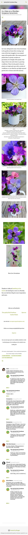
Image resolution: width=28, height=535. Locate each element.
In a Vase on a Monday (16, 355)
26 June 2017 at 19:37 (15, 408)
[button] (2, 17)
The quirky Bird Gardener (9, 312)
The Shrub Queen (10, 444)
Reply (7, 387)
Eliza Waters (9, 480)
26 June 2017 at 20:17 (15, 462)
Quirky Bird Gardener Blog (10, 2)
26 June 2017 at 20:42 (17, 480)
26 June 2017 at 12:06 (11, 391)
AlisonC (8, 462)
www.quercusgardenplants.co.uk (17, 321)
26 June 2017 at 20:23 (15, 471)
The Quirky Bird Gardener (17, 375)
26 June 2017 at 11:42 (15, 376)
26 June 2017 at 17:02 (17, 422)
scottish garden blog (7, 357)
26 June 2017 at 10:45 (13, 368)
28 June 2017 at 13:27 (15, 489)
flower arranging (6, 355)
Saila (7, 368)
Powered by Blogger (15, 530)
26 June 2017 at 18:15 (20, 444)
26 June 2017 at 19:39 (15, 432)
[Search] (26, 2)
